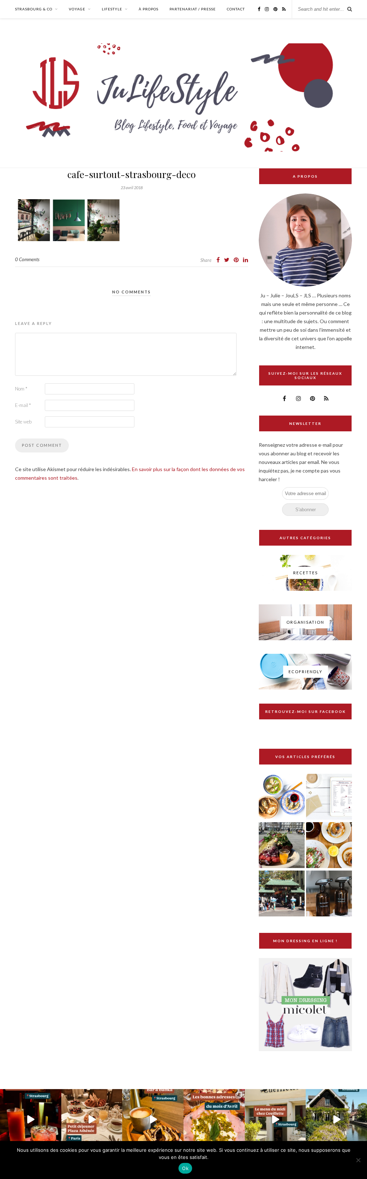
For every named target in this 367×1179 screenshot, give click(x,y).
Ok (185, 1168)
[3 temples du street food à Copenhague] (282, 845)
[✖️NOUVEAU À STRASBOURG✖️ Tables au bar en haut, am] (30, 1119)
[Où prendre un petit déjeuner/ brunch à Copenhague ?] (329, 845)
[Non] (358, 1160)
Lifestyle (112, 9)
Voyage (77, 9)
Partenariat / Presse (193, 9)
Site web (23, 422)
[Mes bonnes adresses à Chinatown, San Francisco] (282, 894)
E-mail (23, 405)
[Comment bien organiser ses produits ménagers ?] (329, 894)
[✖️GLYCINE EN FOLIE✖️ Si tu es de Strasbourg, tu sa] (336, 1119)
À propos (148, 9)
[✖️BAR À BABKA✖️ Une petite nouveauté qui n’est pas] (153, 1119)
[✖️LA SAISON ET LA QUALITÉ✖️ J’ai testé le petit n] (275, 1119)
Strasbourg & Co (33, 9)
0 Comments (27, 259)
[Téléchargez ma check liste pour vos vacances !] (329, 797)
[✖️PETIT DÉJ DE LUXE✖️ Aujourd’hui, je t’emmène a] (92, 1119)
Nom (21, 389)
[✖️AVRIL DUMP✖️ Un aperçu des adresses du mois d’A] (214, 1119)
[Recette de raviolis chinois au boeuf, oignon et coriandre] (282, 797)
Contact (236, 9)
